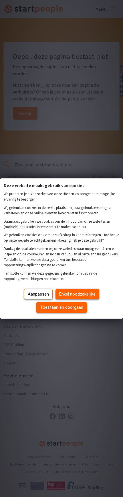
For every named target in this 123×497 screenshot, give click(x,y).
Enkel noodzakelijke (77, 294)
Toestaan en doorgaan (61, 307)
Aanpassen (38, 294)
